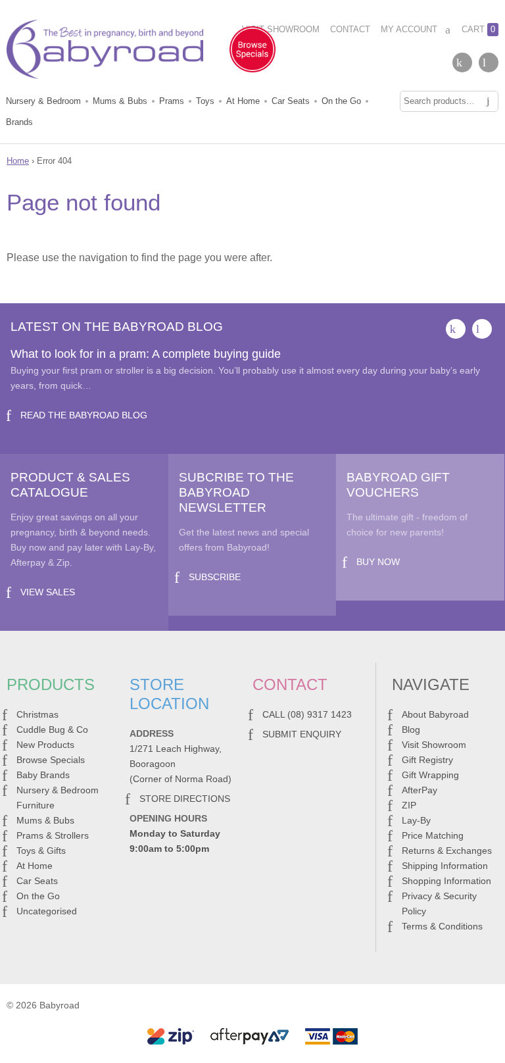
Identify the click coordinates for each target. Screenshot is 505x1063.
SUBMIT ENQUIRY (301, 734)
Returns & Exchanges (447, 850)
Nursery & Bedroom (43, 101)
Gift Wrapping (430, 775)
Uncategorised (46, 911)
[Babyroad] (105, 52)
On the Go (341, 101)
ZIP (409, 805)
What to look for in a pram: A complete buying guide (146, 353)
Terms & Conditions (442, 926)
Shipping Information (445, 865)
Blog (411, 729)
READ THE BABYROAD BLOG (83, 415)
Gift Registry (427, 759)
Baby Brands (43, 775)
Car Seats (291, 101)
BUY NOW (378, 561)
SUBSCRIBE (215, 577)
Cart (478, 29)
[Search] (487, 101)
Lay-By (416, 820)
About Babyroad (435, 714)
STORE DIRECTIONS (184, 798)
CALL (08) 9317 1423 (307, 714)
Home (18, 161)
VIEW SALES (47, 592)
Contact (350, 29)
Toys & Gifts (41, 850)
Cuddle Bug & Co (52, 729)
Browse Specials (50, 759)
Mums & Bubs (120, 101)
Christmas (37, 714)
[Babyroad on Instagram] (488, 62)
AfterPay (419, 790)
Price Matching (433, 835)
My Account (409, 29)
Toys (205, 101)
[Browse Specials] (252, 52)
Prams (171, 101)
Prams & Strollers (52, 835)
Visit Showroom (281, 29)
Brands (19, 122)
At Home (243, 101)
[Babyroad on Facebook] (462, 62)
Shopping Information (446, 881)
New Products (45, 744)
